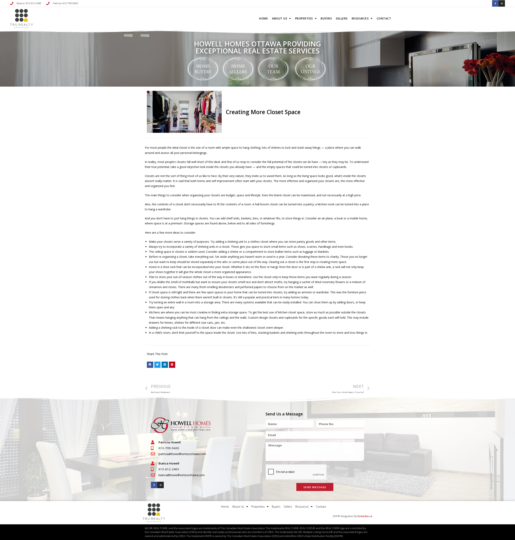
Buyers (326, 18)
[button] (150, 365)
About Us (279, 18)
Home (263, 18)
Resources (360, 18)
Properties (304, 18)
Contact (384, 18)
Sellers (342, 18)
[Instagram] (502, 3)
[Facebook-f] (495, 3)
